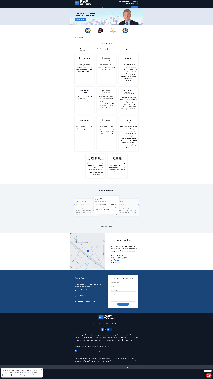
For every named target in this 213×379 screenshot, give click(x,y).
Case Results (117, 7)
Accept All (6, 375)
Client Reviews (109, 7)
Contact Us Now (80, 19)
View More (106, 221)
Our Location (123, 240)
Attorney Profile (90, 7)
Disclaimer (99, 323)
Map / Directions (115, 260)
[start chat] (209, 375)
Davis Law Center (88, 367)
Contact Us (134, 7)
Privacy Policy (106, 323)
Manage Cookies (100, 351)
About (82, 7)
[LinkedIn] (108, 329)
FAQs (124, 7)
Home (77, 7)
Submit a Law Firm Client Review (106, 226)
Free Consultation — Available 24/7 (128, 1)
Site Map (112, 323)
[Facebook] (102, 329)
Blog (129, 7)
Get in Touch (81, 278)
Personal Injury (99, 7)
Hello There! (207, 371)
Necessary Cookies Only (19, 375)
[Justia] (110, 329)
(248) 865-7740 (132, 3)
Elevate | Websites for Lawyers (129, 367)
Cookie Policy (92, 351)
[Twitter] (105, 329)
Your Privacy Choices (83, 351)
